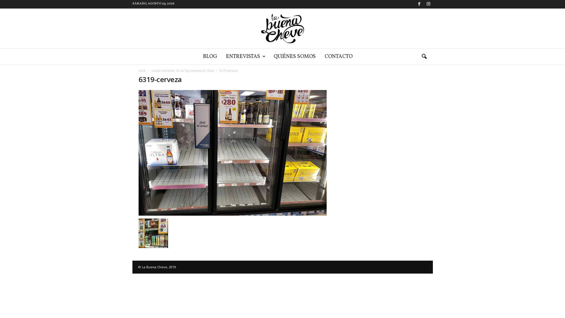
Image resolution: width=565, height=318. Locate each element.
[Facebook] (419, 4)
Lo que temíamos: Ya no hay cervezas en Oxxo (183, 71)
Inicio (142, 71)
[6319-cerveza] (233, 153)
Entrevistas (243, 56)
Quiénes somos (295, 56)
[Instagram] (428, 4)
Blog (210, 56)
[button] (424, 56)
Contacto (339, 56)
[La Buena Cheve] (282, 29)
